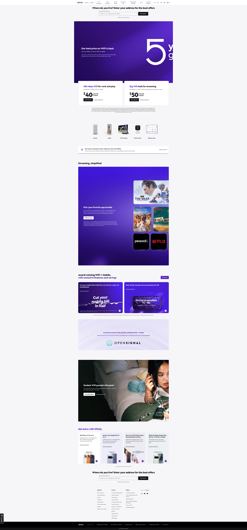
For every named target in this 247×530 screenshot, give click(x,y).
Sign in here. (127, 17)
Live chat (1, 519)
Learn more (147, 335)
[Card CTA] (100, 297)
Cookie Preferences (124, 528)
